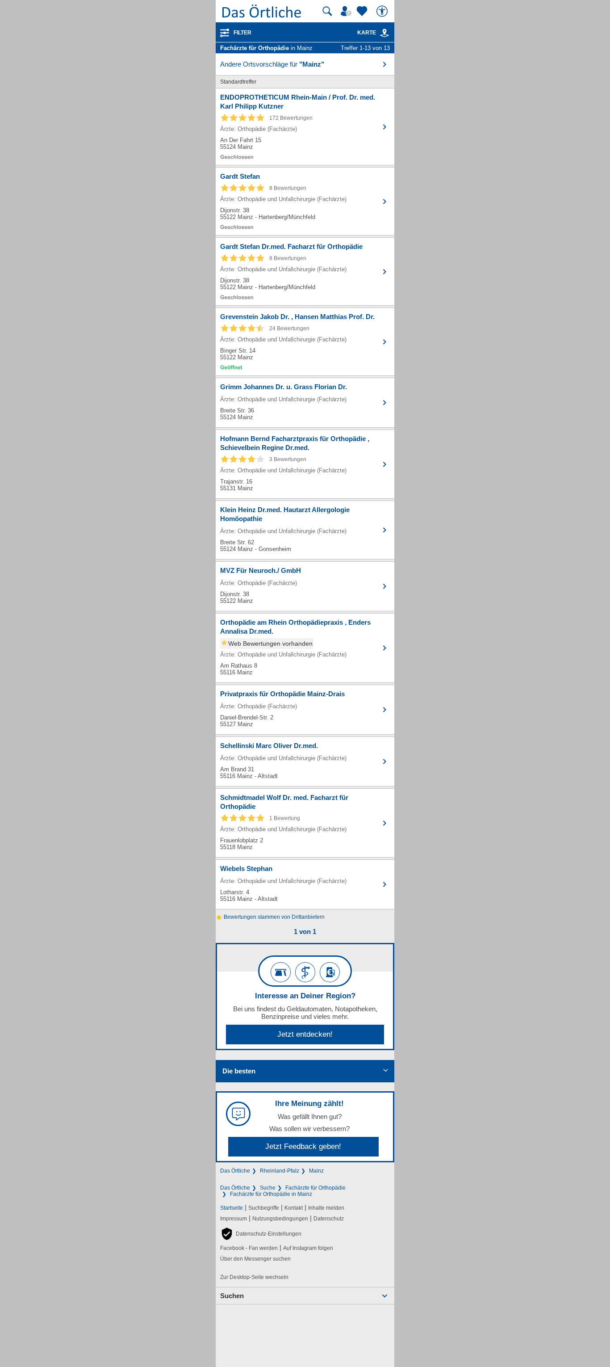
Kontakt (293, 1208)
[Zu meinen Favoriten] (363, 11)
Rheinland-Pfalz (279, 1171)
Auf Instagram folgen (308, 1248)
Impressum (233, 1219)
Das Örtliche (235, 1171)
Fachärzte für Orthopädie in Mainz (271, 1194)
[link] (384, 33)
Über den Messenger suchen (255, 1259)
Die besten (238, 1071)
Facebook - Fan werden (249, 1248)
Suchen (232, 1296)
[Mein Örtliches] (347, 11)
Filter (242, 32)
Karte (366, 32)
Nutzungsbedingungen (280, 1219)
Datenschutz (328, 1219)
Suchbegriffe (263, 1208)
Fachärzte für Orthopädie (315, 1188)
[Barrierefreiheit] (383, 11)
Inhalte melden (326, 1208)
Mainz (316, 1171)
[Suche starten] (327, 11)
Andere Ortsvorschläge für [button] (272, 64)
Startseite (231, 1208)
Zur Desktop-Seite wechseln (254, 1277)
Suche (268, 1188)
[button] (260, 1234)
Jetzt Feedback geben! (303, 1146)
